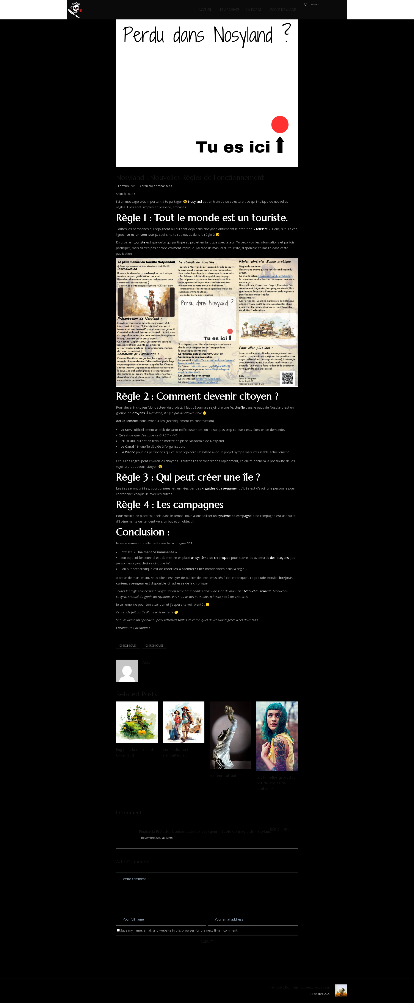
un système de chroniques (210, 557)
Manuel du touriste (257, 591)
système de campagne (235, 515)
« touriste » (261, 229)
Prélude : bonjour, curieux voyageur (299, 987)
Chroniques (154, 646)
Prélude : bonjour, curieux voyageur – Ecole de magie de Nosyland (213, 831)
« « (220, 488)
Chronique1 (127, 646)
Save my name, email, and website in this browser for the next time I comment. (179, 930)
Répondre (280, 829)
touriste (139, 242)
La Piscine (128, 452)
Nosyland (195, 201)
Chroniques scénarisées (156, 186)
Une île (240, 407)
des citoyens (279, 557)
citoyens (138, 413)
